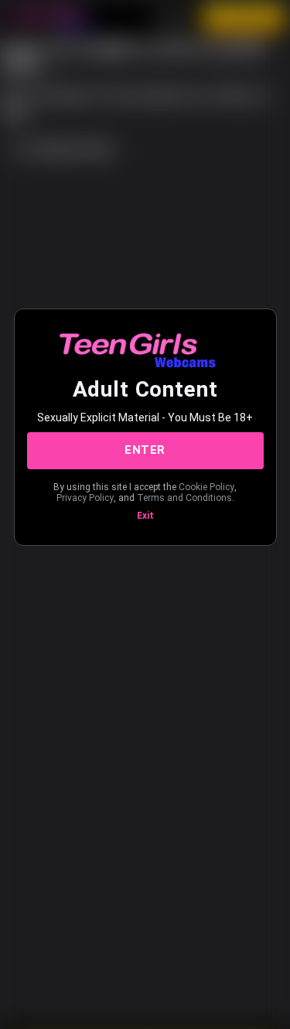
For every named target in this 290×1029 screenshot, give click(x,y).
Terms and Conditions (184, 497)
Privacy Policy (85, 497)
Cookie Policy (206, 487)
